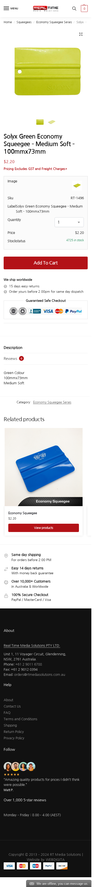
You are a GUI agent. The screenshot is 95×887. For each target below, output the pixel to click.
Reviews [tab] (13, 358)
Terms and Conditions (20, 719)
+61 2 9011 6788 (28, 664)
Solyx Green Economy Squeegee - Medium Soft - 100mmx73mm (49, 209)
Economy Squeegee (22, 513)
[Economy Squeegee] (44, 467)
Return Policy (14, 731)
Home (8, 22)
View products (43, 527)
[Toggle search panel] (74, 8)
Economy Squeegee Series (54, 22)
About (8, 700)
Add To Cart (46, 263)
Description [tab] (13, 347)
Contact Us (12, 706)
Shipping (10, 725)
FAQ (7, 712)
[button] (84, 8)
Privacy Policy (14, 738)
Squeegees (24, 22)
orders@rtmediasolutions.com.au (39, 674)
